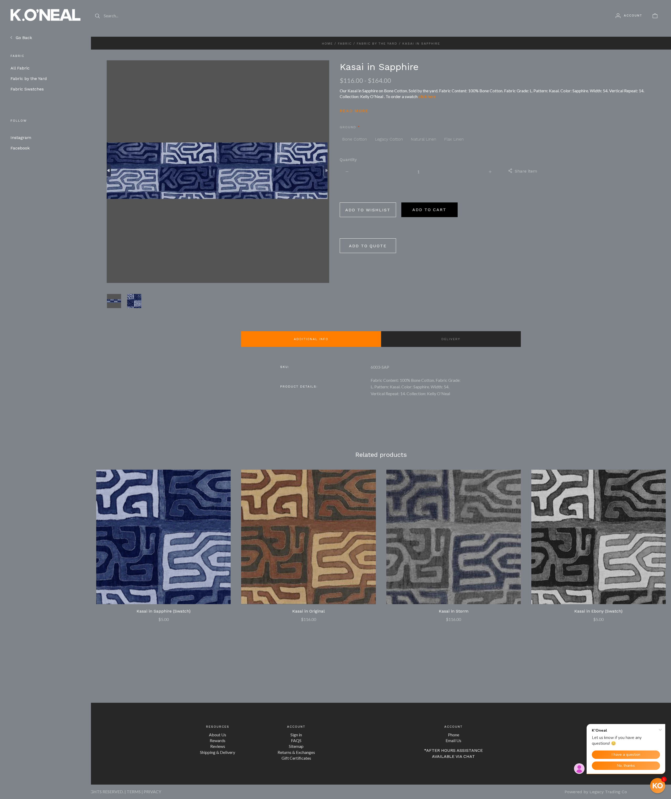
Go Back (23, 37)
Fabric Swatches (30, 89)
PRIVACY (152, 791)
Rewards (217, 740)
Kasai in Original (308, 611)
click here (427, 96)
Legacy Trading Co (608, 791)
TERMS (134, 791)
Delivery (450, 339)
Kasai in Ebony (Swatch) (598, 611)
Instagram (20, 137)
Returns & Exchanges (296, 752)
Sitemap (296, 746)
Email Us (453, 740)
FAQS (296, 740)
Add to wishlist (368, 209)
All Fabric (24, 68)
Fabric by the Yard (32, 78)
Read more (354, 110)
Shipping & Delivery (217, 752)
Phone (453, 734)
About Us (217, 734)
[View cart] (655, 15)
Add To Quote (368, 245)
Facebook (20, 148)
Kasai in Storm (453, 611)
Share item (526, 171)
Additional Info (311, 339)
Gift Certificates (296, 757)
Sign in (296, 734)
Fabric (345, 43)
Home (327, 43)
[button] (657, 785)
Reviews (217, 746)
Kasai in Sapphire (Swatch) (164, 611)
